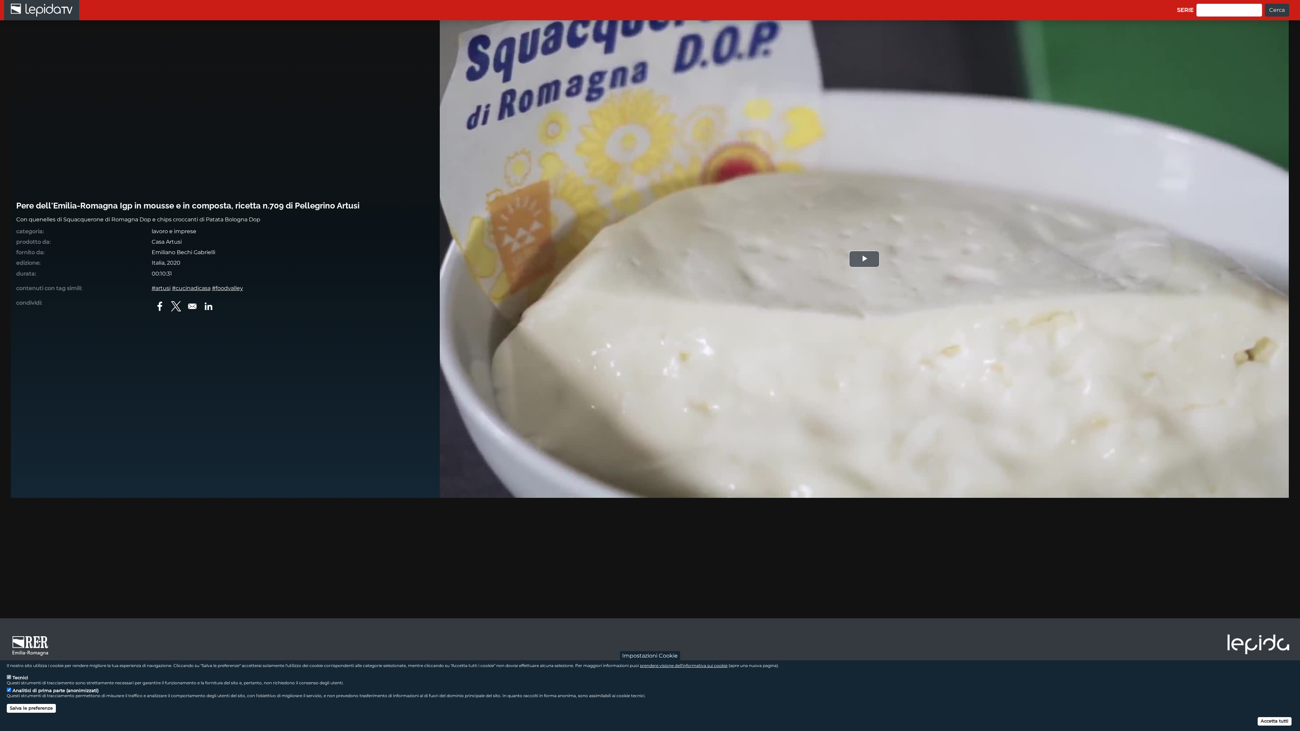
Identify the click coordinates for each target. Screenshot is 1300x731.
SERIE (1185, 10)
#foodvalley (227, 288)
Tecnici (20, 677)
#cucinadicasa (191, 288)
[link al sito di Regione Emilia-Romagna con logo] (32, 645)
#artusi (161, 288)
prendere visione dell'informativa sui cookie (684, 665)
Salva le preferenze (31, 708)
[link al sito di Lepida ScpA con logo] (1258, 644)
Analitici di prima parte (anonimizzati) (56, 690)
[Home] (41, 10)
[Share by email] (192, 306)
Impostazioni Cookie (650, 655)
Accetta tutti (1274, 721)
